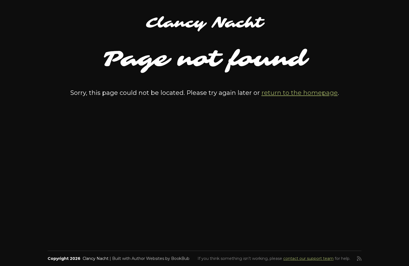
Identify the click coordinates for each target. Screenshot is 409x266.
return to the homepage (300, 93)
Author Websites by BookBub (160, 258)
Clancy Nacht (204, 23)
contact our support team (308, 258)
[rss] (359, 258)
